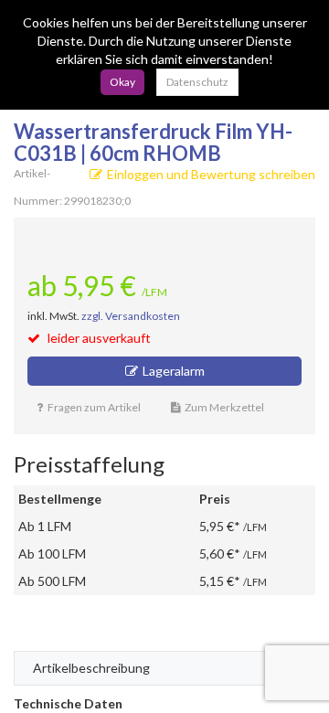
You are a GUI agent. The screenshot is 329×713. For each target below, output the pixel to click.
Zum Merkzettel (224, 407)
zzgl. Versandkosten (130, 316)
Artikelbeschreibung (91, 668)
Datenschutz (197, 82)
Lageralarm (174, 370)
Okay (122, 82)
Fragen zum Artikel (94, 407)
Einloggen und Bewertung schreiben (211, 174)
